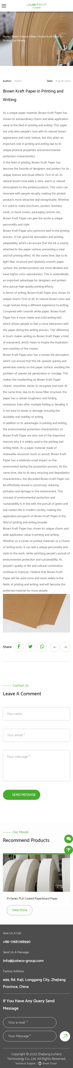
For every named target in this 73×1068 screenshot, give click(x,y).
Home (6, 37)
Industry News (28, 37)
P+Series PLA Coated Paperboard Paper (32, 898)
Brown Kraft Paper (43, 162)
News (15, 37)
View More (19, 910)
